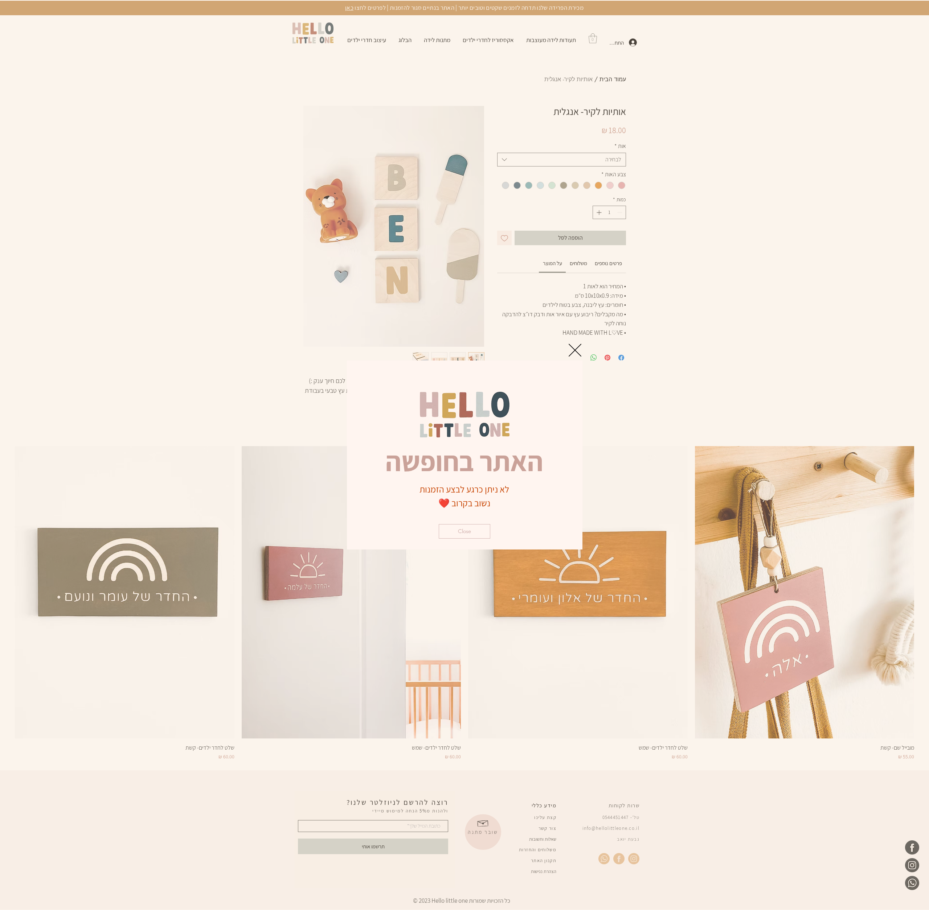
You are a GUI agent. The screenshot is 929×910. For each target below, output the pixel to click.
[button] (575, 350)
